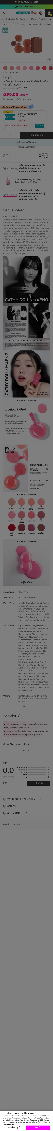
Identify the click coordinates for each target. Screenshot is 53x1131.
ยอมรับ (38, 1127)
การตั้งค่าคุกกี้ (14, 1127)
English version (9, 1124)
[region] (26, 1121)
